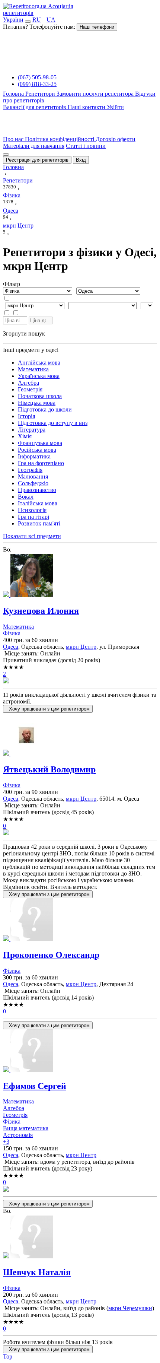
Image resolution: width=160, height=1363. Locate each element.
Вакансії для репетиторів (35, 107)
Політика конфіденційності (60, 139)
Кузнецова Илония (41, 611)
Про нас (14, 139)
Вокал (25, 496)
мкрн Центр (81, 647)
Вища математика (25, 1128)
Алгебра (28, 382)
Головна (14, 93)
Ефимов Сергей (34, 1086)
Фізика (11, 633)
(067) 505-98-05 (37, 77)
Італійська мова (37, 503)
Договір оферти (115, 139)
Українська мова (39, 376)
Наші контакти (87, 107)
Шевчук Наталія (37, 1272)
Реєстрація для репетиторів (37, 160)
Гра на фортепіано (41, 463)
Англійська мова (39, 362)
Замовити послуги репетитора (96, 93)
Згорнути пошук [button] (24, 333)
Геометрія (30, 389)
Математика (33, 369)
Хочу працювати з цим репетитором (48, 709)
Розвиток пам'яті (39, 523)
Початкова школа (40, 396)
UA (51, 19)
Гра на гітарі (33, 517)
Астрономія (18, 1135)
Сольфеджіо (33, 483)
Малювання (33, 476)
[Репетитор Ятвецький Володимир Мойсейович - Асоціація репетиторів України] (80, 735)
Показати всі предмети (32, 536)
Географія (30, 470)
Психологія (32, 510)
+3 (6, 1141)
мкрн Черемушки (130, 1308)
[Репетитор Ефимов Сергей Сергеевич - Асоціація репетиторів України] (80, 1051)
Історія (26, 416)
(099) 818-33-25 (37, 84)
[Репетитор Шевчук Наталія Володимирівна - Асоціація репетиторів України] (80, 1238)
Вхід (81, 160)
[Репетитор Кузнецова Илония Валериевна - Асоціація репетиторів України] (80, 576)
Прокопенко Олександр (51, 955)
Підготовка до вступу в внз (52, 423)
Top (7, 1356)
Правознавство (37, 490)
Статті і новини (86, 146)
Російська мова (37, 450)
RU (36, 19)
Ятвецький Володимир (49, 769)
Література (31, 429)
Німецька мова (36, 403)
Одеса (10, 647)
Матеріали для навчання (33, 146)
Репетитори (41, 93)
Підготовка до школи (45, 409)
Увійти (115, 107)
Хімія (25, 436)
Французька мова (40, 443)
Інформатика (34, 456)
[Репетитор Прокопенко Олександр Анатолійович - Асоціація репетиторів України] (80, 920)
